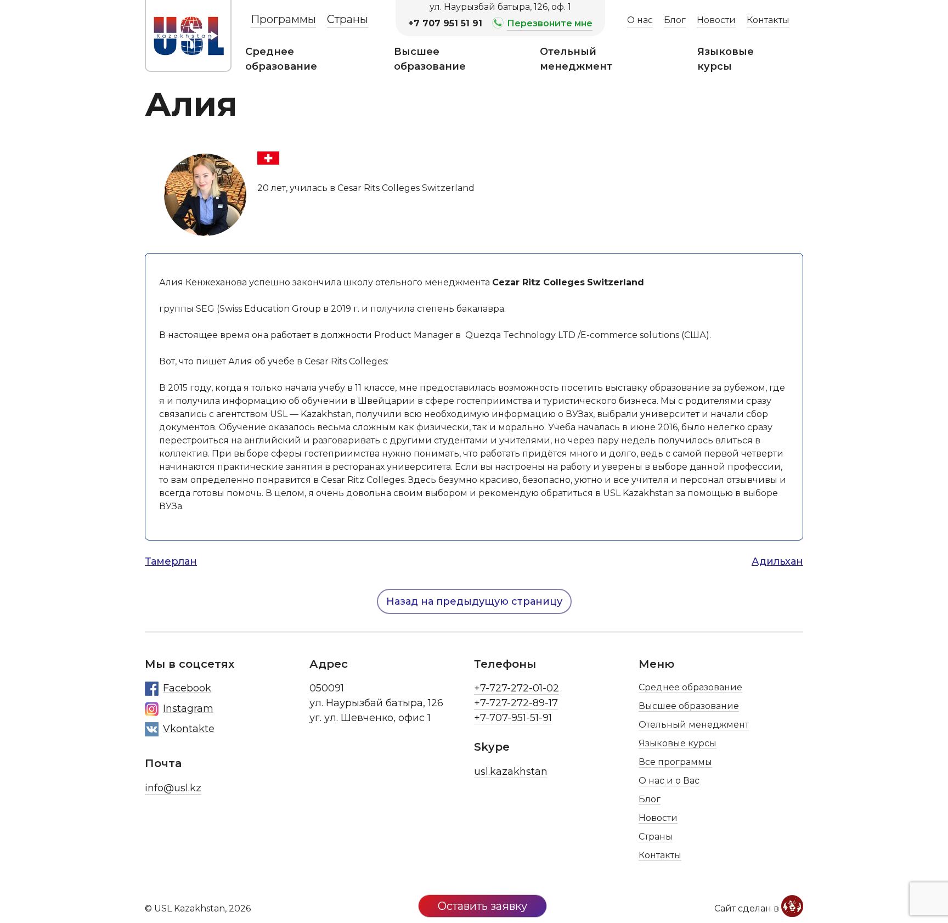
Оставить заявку (482, 906)
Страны (347, 19)
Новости (716, 20)
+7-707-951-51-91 (513, 718)
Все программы (675, 762)
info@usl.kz (173, 788)
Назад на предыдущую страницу (474, 601)
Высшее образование (430, 59)
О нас (640, 20)
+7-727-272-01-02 (516, 688)
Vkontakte (189, 729)
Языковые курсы (725, 59)
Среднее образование (281, 59)
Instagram (188, 708)
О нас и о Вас (669, 780)
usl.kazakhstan (511, 772)
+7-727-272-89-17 (516, 703)
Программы (283, 19)
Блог (675, 20)
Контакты (768, 20)
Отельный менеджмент (576, 59)
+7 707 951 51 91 (445, 23)
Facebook (187, 688)
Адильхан (777, 561)
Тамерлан (171, 561)
